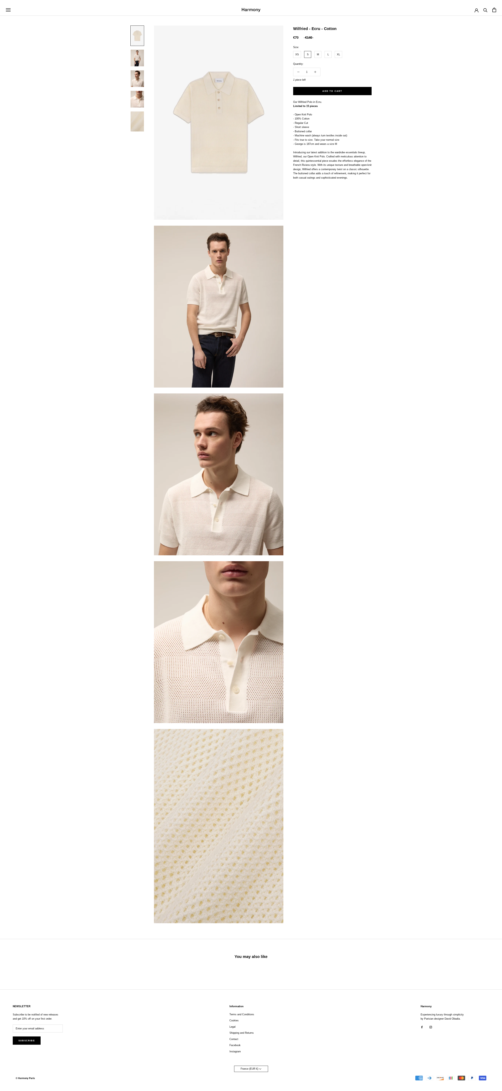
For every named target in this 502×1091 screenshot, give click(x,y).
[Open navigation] (8, 10)
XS (297, 54)
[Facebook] (422, 1027)
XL (338, 54)
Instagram (235, 1051)
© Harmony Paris (25, 1078)
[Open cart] (494, 10)
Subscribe (26, 1040)
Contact (233, 1039)
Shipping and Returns (241, 1032)
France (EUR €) (250, 1068)
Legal (232, 1026)
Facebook (235, 1045)
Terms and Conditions (241, 1014)
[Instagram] (430, 1027)
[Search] (485, 10)
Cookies (234, 1020)
